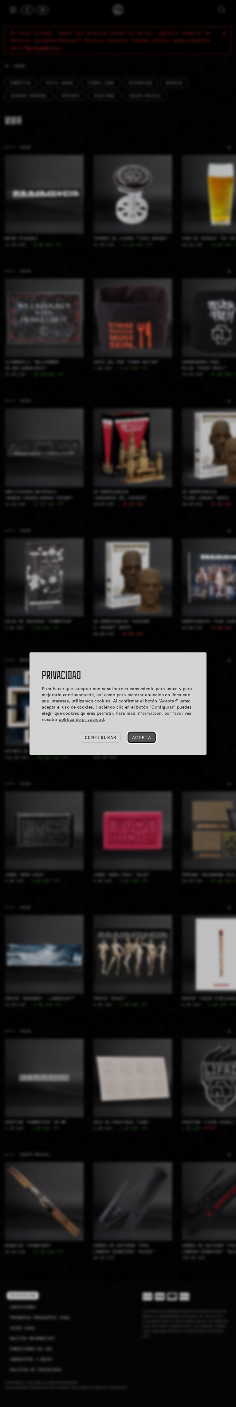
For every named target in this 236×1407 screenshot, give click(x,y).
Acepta (141, 737)
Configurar (101, 737)
